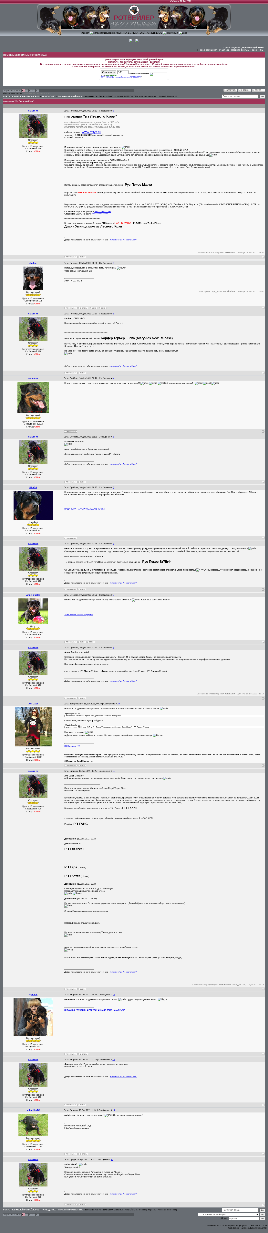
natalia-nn (33, 111)
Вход (184, 32)
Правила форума (240, 50)
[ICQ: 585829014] (103, 308)
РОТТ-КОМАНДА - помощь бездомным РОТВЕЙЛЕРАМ (121, 77)
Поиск (254, 50)
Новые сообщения (208, 50)
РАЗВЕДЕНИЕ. (49, 96)
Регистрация (172, 32)
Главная (85, 32)
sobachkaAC (33, 1110)
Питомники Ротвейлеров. (70, 96)
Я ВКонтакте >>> (72, 746)
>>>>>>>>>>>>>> (102, 211)
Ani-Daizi (33, 703)
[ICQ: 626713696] (81, 765)
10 (118, 703)
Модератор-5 (30, 93)
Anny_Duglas (33, 595)
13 (113, 1059)
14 (113, 1110)
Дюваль (33, 994)
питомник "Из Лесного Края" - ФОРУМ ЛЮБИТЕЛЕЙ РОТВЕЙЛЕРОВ (127, 32)
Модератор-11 (44, 93)
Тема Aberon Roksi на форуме (78, 615)
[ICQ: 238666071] (91, 642)
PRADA (33, 487)
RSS (261, 50)
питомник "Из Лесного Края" (99, 96)
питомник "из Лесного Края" (123, 240)
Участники (224, 50)
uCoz (264, 1225)
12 (114, 994)
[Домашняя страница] (81, 257)
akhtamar (33, 378)
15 (112, 1159)
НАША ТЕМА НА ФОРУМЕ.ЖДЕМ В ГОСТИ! (84, 509)
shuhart (33, 263)
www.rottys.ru (91, 132)
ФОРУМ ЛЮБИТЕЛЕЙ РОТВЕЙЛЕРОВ (21, 96)
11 (114, 771)
